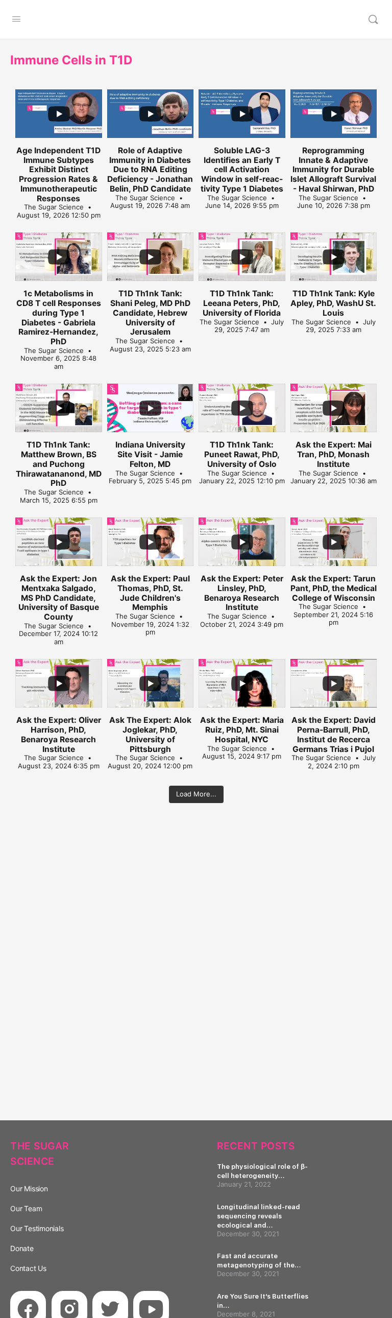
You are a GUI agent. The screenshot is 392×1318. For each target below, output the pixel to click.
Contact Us (28, 1268)
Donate (22, 1248)
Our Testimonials (37, 1228)
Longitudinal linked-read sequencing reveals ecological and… (258, 1216)
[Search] (373, 19)
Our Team (26, 1208)
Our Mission (29, 1188)
